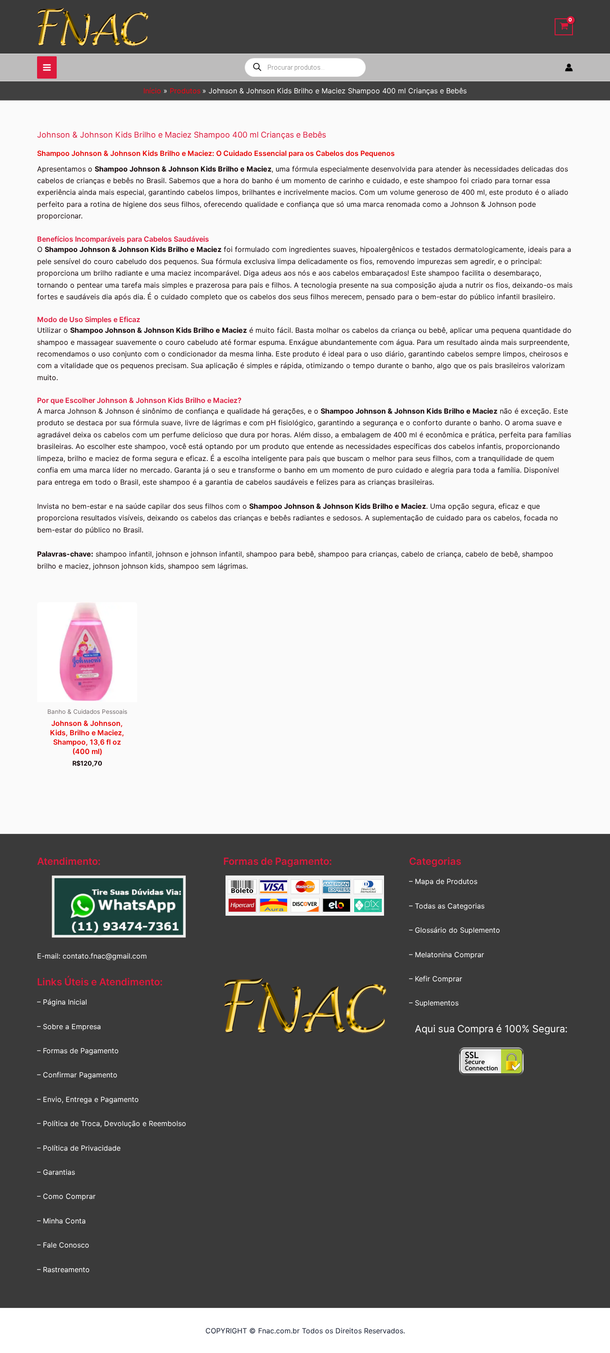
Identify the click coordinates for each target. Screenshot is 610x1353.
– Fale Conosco (63, 1244)
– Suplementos (434, 1002)
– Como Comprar (66, 1196)
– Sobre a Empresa (69, 1026)
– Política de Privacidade (79, 1148)
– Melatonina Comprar (446, 954)
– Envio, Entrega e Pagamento (88, 1099)
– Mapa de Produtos (443, 881)
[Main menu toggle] (47, 67)
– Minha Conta (61, 1220)
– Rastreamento (63, 1269)
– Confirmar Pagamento (77, 1074)
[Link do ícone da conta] (569, 67)
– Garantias (56, 1172)
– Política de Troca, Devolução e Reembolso (111, 1123)
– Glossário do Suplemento (454, 930)
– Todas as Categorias (447, 905)
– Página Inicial (62, 1001)
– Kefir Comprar (435, 978)
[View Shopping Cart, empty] (564, 27)
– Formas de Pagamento (78, 1050)
